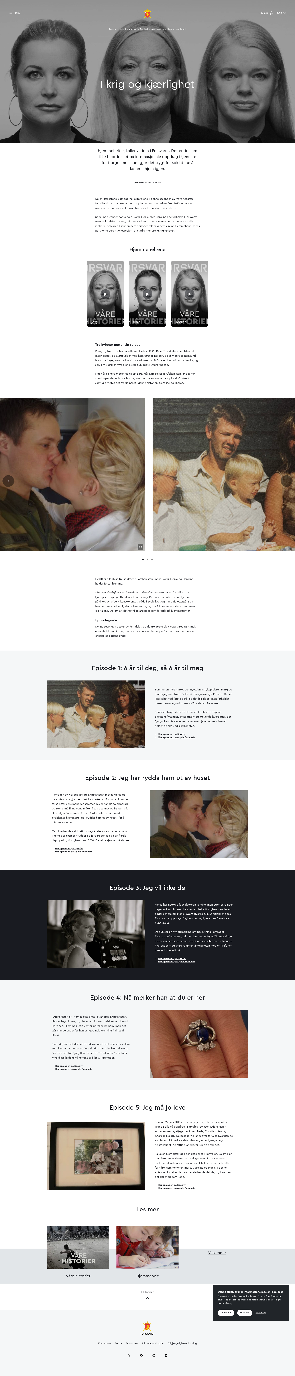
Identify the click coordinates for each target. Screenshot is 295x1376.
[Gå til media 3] (152, 559)
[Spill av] (105, 294)
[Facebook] (141, 1355)
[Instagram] (153, 1355)
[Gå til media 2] (147, 559)
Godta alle (226, 1313)
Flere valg (261, 1313)
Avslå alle (245, 1313)
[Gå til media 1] (143, 559)
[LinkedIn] (166, 1355)
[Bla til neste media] (287, 481)
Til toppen (147, 1292)
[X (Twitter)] (129, 1355)
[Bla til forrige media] (8, 481)
